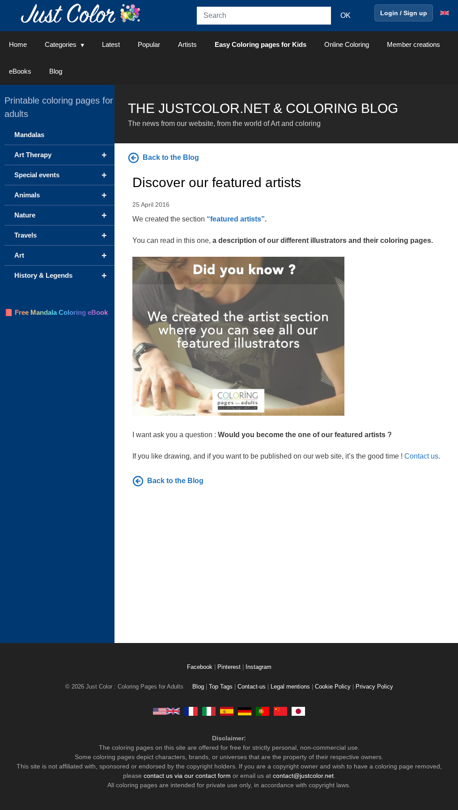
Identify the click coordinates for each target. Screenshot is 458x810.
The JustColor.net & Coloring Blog (263, 108)
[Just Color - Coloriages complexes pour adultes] (191, 711)
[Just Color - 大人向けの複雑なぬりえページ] (298, 711)
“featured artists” (236, 219)
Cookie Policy (333, 687)
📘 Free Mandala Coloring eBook (56, 312)
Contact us (421, 456)
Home (18, 44)
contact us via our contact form (187, 775)
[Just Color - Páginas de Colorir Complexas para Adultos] (262, 711)
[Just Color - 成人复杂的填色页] (280, 711)
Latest (111, 44)
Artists (187, 44)
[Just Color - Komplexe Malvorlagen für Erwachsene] (244, 711)
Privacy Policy (374, 687)
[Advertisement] (286, 562)
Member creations (413, 44)
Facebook (200, 667)
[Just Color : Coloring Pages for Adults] (82, 13)
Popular (149, 44)
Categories (60, 44)
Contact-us (251, 687)
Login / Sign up (403, 13)
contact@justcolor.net (303, 775)
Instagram (258, 667)
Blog (55, 71)
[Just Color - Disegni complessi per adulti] (209, 711)
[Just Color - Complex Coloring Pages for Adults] (166, 711)
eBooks (20, 71)
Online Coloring (346, 44)
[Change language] (444, 12)
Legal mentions (290, 687)
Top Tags (221, 687)
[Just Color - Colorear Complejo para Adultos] (226, 711)
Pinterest (229, 667)
